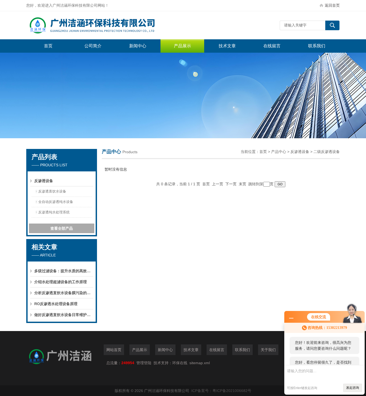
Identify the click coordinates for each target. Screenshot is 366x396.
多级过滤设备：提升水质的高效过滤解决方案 (63, 271)
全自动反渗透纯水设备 (55, 202)
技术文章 (227, 46)
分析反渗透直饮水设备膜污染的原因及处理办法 (63, 293)
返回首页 (332, 5)
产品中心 (278, 151)
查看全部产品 (61, 228)
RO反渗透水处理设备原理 (55, 304)
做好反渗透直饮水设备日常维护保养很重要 (63, 315)
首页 (48, 46)
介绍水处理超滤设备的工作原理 (60, 282)
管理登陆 (143, 363)
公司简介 (93, 46)
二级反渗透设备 (326, 151)
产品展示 (182, 46)
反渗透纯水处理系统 (54, 212)
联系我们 (316, 46)
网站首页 (113, 350)
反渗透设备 (299, 151)
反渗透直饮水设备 (52, 191)
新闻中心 (137, 46)
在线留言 (272, 46)
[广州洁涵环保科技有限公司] (106, 25)
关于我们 (268, 350)
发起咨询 (352, 388)
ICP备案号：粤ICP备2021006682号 (221, 391)
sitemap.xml (199, 363)
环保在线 (179, 363)
